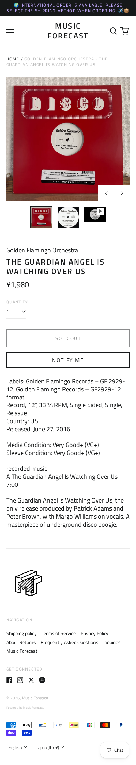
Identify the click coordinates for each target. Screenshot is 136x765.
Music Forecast (68, 30)
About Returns (21, 642)
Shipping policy (21, 633)
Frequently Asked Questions (69, 642)
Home (13, 59)
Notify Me (68, 360)
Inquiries (112, 642)
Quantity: (17, 302)
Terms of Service (58, 633)
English (16, 747)
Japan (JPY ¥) (48, 747)
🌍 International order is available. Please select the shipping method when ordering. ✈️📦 (68, 8)
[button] (113, 31)
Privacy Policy (94, 633)
